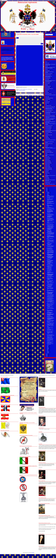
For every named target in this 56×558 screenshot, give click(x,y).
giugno (48, 347)
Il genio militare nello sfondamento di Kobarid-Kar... (50, 291)
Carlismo (46, 69)
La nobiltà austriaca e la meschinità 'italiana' (50, 284)
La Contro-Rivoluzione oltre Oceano (50, 115)
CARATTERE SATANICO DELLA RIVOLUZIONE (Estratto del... (50, 211)
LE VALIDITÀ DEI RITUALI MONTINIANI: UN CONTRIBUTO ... (50, 229)
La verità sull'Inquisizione (48, 132)
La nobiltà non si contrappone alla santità (50, 207)
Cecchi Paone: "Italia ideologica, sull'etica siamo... (50, 332)
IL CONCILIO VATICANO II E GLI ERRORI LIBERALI (50, 226)
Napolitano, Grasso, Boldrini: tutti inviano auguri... (50, 206)
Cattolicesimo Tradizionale (22, 90)
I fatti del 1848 (47, 96)
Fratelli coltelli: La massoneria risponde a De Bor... (50, 203)
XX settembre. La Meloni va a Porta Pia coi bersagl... (50, 246)
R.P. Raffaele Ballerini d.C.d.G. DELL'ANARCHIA (50, 300)
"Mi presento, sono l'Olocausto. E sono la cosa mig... (50, 306)
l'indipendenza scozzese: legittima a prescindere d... (50, 250)
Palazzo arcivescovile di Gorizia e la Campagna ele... (50, 288)
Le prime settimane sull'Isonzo (49, 259)
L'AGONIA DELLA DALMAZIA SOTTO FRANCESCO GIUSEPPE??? (50, 319)
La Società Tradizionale (48, 126)
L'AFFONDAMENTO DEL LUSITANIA (50, 263)
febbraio (48, 351)
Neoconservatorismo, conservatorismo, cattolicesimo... (49, 286)
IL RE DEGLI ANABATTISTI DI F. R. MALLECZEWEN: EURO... (50, 252)
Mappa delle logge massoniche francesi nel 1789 (50, 282)
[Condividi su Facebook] (36, 89)
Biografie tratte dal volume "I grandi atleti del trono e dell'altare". (50, 67)
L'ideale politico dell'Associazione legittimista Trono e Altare (49, 108)
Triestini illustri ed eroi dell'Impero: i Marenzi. (50, 316)
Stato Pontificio (47, 178)
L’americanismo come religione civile (50, 106)
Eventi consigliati (47, 87)
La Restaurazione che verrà (48, 125)
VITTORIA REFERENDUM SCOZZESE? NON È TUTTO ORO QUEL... (50, 293)
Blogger (33, 552)
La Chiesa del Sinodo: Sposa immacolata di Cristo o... (50, 311)
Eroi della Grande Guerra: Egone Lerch (50, 344)
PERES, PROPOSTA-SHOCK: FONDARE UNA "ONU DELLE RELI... (50, 315)
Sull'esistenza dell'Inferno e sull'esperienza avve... (50, 296)
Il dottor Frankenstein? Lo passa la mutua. (50, 276)
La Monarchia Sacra (48, 120)
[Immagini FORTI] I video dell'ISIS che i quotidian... (50, 324)
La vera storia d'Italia (48, 129)
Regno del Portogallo (48, 161)
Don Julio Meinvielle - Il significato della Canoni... (50, 298)
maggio (48, 348)
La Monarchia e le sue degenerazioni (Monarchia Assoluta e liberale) (50, 119)
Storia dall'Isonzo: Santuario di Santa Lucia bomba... (50, 240)
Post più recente (18, 94)
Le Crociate (46, 133)
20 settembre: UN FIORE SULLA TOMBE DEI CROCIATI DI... (50, 261)
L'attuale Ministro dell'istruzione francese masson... (50, 272)
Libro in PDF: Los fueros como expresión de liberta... (50, 199)
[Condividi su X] (35, 89)
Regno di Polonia (47, 165)
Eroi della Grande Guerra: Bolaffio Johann (50, 342)
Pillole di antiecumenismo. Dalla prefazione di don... (50, 201)
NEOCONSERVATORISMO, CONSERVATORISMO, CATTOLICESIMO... (50, 255)
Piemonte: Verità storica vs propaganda (50, 234)
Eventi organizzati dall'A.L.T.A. (49, 88)
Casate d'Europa (47, 70)
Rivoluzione (46, 171)
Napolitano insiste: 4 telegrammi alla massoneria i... (49, 244)
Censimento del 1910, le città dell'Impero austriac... (50, 214)
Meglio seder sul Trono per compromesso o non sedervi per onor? (50, 147)
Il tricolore (46, 100)
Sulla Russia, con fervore (50, 330)
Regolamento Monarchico (48, 169)
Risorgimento (47, 170)
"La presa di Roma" (49, 247)
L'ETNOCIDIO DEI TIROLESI (50, 320)
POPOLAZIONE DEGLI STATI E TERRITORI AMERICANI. (50, 233)
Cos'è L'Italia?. (47, 79)
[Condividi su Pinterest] (37, 89)
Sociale (46, 174)
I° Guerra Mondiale (47, 99)
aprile (47, 349)
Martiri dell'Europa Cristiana (49, 143)
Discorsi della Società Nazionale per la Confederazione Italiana (50, 81)
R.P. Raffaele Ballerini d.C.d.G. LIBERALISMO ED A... (50, 302)
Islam (46, 104)
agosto (48, 345)
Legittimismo (47, 137)
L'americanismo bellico (48, 105)
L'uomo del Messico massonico (49, 270)
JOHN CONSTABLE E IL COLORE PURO (50, 312)
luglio (48, 346)
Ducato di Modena (47, 82)
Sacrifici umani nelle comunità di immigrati (50, 264)
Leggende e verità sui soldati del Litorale (49, 337)
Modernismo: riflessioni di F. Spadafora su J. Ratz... (50, 304)
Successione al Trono (48, 181)
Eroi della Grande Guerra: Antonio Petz (50, 329)
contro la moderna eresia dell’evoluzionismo (48, 76)
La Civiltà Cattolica (47, 114)
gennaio (48, 352)
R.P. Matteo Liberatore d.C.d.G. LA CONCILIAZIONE (49, 267)
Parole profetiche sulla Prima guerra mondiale (50, 209)
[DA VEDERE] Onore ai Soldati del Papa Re (49, 248)
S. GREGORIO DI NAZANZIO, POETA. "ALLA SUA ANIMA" (50, 220)
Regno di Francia (47, 164)
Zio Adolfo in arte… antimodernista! (49, 268)
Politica (46, 153)
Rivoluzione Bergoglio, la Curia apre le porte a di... (50, 218)
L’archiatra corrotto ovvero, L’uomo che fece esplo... (50, 295)
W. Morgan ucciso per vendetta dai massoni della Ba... (50, 279)
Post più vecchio (40, 94)
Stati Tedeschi (47, 177)
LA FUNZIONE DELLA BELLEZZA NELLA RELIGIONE (49, 216)
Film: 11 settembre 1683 (50, 280)
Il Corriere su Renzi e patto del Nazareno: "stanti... (50, 225)
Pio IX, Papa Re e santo (50, 223)
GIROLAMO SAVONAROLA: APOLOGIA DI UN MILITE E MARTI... (50, 237)
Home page (29, 94)
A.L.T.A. (46, 61)
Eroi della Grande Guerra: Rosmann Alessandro (50, 339)
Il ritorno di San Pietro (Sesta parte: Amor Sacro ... (50, 335)
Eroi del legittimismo (48, 86)
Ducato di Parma (47, 83)
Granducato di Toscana (48, 93)
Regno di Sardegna (47, 166)
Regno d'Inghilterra (47, 160)
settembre (48, 195)
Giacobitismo (47, 92)
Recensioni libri (47, 159)
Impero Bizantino (47, 101)
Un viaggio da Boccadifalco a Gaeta (50, 184)
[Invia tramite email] (34, 89)
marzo (48, 350)
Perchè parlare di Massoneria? (49, 152)
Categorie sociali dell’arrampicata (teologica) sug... (49, 231)
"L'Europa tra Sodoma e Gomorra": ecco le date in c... (50, 308)
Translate (51, 35)
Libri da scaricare (47, 138)
